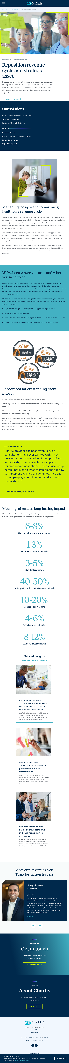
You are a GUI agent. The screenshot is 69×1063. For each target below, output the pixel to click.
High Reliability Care (9, 144)
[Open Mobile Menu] (3, 3)
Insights (41, 1040)
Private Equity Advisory (10, 140)
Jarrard (38, 1037)
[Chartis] (34, 3)
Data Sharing (34, 1032)
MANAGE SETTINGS (22, 1060)
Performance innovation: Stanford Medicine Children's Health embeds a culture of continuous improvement (33, 705)
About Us (33, 1006)
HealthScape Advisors (27, 1037)
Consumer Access (8, 133)
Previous (33, 925)
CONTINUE (59, 1058)
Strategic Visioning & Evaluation (13, 123)
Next (40, 925)
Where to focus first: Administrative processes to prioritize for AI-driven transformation (32, 767)
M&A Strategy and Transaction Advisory (16, 136)
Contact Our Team (33, 964)
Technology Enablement (10, 119)
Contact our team (12, 99)
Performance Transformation (10, 9)
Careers (35, 1040)
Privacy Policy (34, 1030)
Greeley (46, 1037)
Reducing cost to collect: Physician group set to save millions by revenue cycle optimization (32, 831)
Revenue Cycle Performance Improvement (17, 116)
